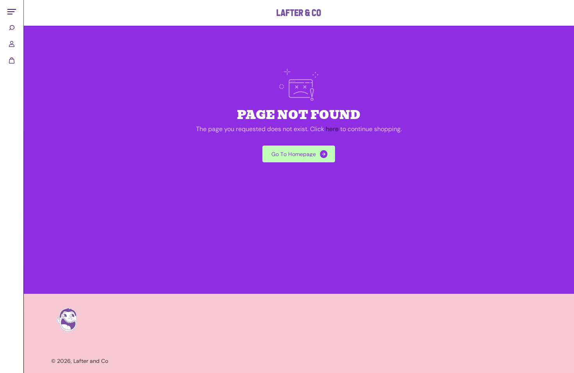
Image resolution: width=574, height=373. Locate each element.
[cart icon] (11, 60)
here (332, 129)
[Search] (11, 27)
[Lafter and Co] (298, 12)
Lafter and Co (90, 360)
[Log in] (11, 44)
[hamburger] (11, 11)
